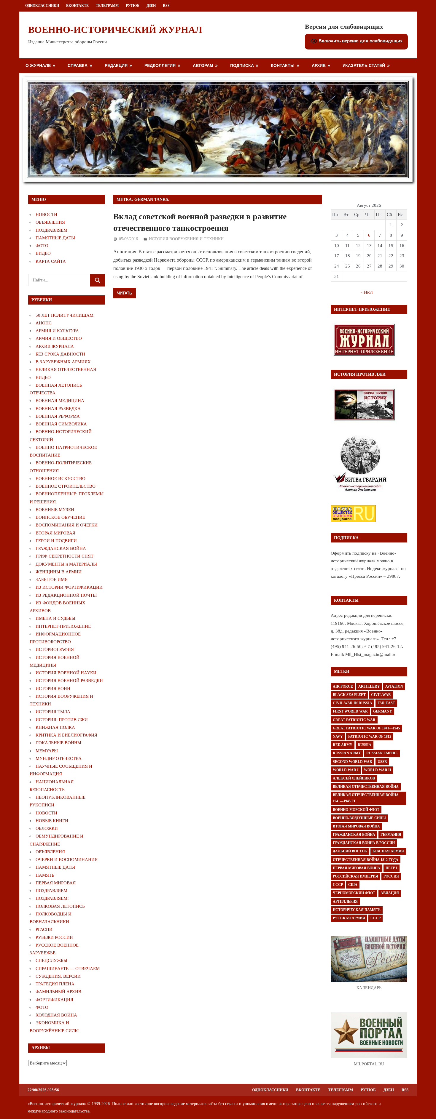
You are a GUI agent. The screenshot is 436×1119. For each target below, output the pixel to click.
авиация (390, 893)
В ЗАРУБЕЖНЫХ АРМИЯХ (63, 361)
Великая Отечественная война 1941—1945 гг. (366, 798)
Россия (391, 876)
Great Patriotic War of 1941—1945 (366, 728)
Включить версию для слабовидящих (359, 40)
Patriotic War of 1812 (369, 736)
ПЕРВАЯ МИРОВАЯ (56, 883)
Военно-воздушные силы (359, 818)
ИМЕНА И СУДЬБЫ (55, 618)
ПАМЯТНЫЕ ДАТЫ (55, 238)
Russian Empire (382, 753)
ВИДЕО (43, 253)
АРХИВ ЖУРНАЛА (55, 346)
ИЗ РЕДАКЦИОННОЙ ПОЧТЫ (66, 595)
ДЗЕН (151, 6)
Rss (166, 6)
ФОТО (42, 245)
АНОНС (44, 323)
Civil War (381, 695)
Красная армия (388, 851)
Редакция (116, 65)
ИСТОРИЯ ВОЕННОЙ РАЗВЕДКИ (69, 680)
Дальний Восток (350, 851)
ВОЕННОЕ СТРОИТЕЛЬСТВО (66, 486)
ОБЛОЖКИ (47, 828)
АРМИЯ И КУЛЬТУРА (57, 330)
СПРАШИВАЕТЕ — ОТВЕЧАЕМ (68, 968)
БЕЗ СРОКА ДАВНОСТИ (60, 354)
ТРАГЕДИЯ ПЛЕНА (55, 984)
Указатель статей (364, 65)
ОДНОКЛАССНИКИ (42, 6)
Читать (124, 293)
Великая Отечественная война (366, 787)
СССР (338, 885)
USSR (382, 762)
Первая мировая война (356, 868)
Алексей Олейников (354, 778)
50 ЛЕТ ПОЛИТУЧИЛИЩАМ (64, 315)
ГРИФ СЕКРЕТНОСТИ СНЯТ (64, 556)
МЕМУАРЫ (47, 750)
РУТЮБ (132, 6)
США (352, 885)
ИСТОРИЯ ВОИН (53, 688)
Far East (386, 703)
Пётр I (391, 868)
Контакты (283, 65)
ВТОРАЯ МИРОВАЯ (55, 533)
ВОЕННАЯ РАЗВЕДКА (58, 408)
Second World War (352, 762)
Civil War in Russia (352, 703)
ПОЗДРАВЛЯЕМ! (52, 898)
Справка (77, 65)
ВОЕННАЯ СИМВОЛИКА (61, 424)
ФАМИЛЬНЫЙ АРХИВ (58, 991)
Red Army (342, 745)
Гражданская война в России (364, 843)
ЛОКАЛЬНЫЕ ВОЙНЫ (58, 742)
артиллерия (345, 901)
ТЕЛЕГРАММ (107, 6)
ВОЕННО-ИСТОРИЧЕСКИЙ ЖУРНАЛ (115, 29)
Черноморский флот (354, 893)
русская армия (349, 918)
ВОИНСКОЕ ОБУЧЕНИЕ (60, 517)
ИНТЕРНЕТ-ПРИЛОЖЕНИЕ (63, 626)
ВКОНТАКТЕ (77, 6)
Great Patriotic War (354, 720)
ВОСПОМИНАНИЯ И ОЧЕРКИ (67, 525)
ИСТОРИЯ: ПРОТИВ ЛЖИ (62, 719)
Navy (338, 736)
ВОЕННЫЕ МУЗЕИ (55, 509)
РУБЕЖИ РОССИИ (54, 937)
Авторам (203, 65)
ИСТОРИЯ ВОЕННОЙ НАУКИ (66, 672)
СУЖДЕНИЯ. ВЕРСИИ (58, 976)
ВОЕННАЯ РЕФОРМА (58, 416)
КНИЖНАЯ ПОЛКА (55, 727)
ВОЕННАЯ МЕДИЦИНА (60, 400)
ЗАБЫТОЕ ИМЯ (52, 579)
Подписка (242, 65)
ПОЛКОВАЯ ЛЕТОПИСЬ (60, 906)
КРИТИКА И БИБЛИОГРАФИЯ (66, 735)
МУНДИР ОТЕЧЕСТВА (59, 758)
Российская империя (355, 876)
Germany (382, 711)
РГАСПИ (44, 929)
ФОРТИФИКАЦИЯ (54, 999)
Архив (319, 65)
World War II (377, 770)
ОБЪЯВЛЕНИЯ (50, 222)
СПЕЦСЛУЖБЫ (51, 960)
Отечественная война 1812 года (365, 860)
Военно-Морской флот (356, 810)
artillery (369, 686)
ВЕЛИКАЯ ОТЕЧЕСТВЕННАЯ (66, 369)
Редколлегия (160, 65)
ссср (375, 918)
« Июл (366, 292)
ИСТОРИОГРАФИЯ (55, 649)
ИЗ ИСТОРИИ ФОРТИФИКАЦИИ (69, 587)
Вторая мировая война (356, 826)
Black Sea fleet (349, 695)
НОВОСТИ (46, 214)
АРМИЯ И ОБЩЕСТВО (59, 338)
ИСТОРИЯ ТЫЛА (53, 711)
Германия (391, 835)
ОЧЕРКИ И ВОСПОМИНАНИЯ (67, 859)
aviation (394, 686)
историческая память (357, 910)
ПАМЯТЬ (45, 875)
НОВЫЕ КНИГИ (52, 820)
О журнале (38, 65)
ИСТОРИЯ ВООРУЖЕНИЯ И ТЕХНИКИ (186, 239)
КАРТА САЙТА (51, 261)
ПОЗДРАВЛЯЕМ (51, 230)
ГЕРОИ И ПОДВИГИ (56, 540)
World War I (346, 770)
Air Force (343, 686)
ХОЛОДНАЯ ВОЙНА (56, 1015)
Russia (364, 745)
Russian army (347, 753)
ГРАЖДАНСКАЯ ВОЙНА (61, 548)
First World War (350, 711)
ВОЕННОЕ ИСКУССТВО (60, 478)
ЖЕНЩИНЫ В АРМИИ (59, 571)
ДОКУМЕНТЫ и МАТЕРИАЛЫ (66, 564)
